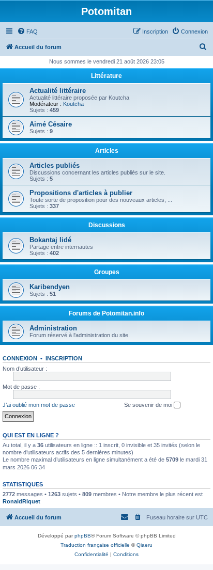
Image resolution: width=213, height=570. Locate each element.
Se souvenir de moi (149, 405)
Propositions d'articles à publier (80, 193)
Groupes (106, 272)
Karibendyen (49, 287)
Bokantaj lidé (50, 240)
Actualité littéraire (57, 90)
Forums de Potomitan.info (106, 313)
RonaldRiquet (21, 501)
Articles (106, 150)
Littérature (106, 76)
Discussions (106, 225)
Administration (53, 328)
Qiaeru (144, 545)
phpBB (82, 536)
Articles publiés (54, 165)
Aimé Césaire (50, 124)
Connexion (20, 358)
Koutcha (73, 104)
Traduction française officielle (95, 545)
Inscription (63, 358)
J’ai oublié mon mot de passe (39, 405)
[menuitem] (27, 31)
